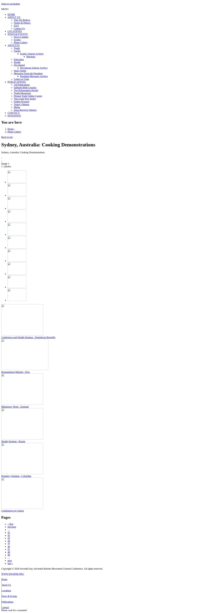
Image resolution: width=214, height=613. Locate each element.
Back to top (7, 137)
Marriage (30, 56)
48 (9, 552)
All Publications (22, 84)
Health (17, 62)
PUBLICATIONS (17, 82)
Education (19, 59)
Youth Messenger (22, 93)
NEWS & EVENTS (18, 34)
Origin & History (22, 23)
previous (12, 527)
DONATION (14, 115)
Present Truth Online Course (28, 96)
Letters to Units (21, 79)
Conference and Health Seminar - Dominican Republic (28, 337)
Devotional (19, 65)
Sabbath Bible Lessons (25, 87)
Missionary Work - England (15, 406)
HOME (11, 14)
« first (10, 524)
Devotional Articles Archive (34, 68)
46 (9, 546)
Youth (17, 48)
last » (10, 563)
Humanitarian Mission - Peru (15, 372)
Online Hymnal (21, 101)
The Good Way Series (25, 98)
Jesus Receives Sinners (25, 110)
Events (17, 39)
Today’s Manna (21, 104)
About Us (6, 585)
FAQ (16, 25)
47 (9, 549)
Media (17, 107)
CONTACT (14, 113)
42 (9, 535)
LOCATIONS (15, 31)
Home (11, 129)
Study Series (20, 70)
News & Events (9, 596)
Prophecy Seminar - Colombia (16, 476)
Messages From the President (28, 73)
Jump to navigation (10, 3)
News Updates (21, 37)
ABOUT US (14, 17)
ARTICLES (14, 45)
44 (9, 541)
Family (17, 51)
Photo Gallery (21, 42)
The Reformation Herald (26, 90)
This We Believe (22, 20)
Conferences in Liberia (12, 510)
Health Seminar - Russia (13, 441)
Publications (7, 602)
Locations (6, 590)
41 (9, 532)
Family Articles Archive (32, 53)
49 (9, 555)
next (10, 560)
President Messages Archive (34, 76)
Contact (5, 607)
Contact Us (19, 28)
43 (9, 538)
